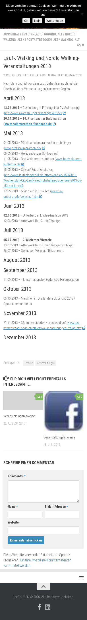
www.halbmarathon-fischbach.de (28, 124)
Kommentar (16, 476)
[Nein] (81, 14)
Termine (28, 363)
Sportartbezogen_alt (41, 40)
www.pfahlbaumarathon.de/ (22, 148)
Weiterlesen (54, 20)
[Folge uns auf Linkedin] (47, 607)
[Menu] (81, 577)
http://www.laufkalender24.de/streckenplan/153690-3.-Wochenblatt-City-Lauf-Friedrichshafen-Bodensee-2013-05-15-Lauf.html (42, 180)
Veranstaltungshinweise (19, 416)
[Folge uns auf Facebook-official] (39, 607)
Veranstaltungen (46, 363)
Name (13, 506)
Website (13, 522)
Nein (37, 20)
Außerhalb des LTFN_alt (22, 34)
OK (26, 20)
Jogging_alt (52, 34)
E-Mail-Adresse (56, 506)
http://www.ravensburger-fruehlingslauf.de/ (33, 113)
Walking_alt (70, 40)
